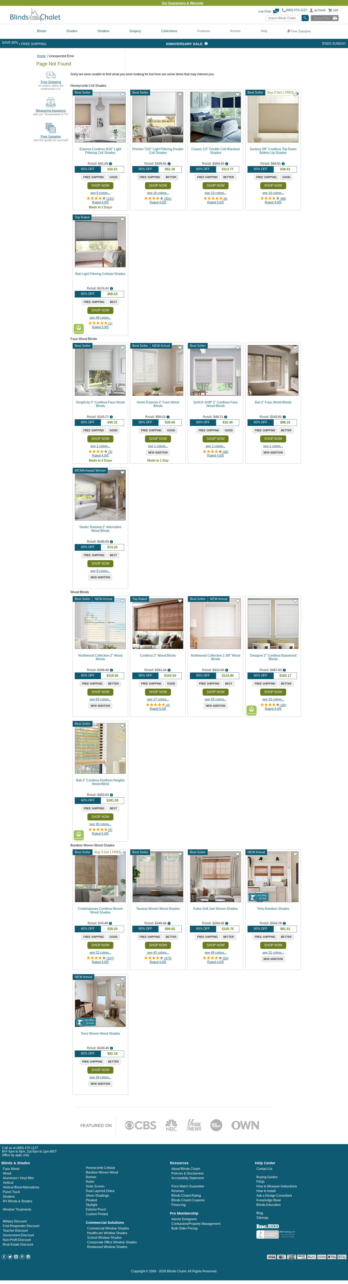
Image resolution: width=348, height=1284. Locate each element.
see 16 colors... (158, 193)
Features (203, 31)
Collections (169, 31)
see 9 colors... (100, 193)
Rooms (235, 31)
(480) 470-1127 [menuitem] (27, 1148)
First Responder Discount (21, 1226)
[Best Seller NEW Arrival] (158, 394)
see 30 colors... (100, 824)
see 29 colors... (100, 1077)
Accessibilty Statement (187, 1178)
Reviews (177, 1191)
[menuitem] (41, 31)
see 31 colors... (273, 952)
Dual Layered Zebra (100, 1191)
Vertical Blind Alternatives (21, 1187)
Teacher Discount (15, 1230)
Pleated (91, 1200)
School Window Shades (104, 1237)
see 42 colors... (158, 952)
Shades (71, 31)
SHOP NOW (100, 185)
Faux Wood (11, 1168)
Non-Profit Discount (17, 1240)
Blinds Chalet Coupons (188, 1200)
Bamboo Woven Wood (102, 1172)
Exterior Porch (96, 1209)
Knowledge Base (268, 1200)
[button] (269, 13)
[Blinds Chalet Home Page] (35, 20)
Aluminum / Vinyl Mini (18, 1178)
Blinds (41, 31)
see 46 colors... (215, 952)
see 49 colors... (100, 317)
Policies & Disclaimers (187, 1173)
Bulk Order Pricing (184, 1228)
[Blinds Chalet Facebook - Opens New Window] (4, 1258)
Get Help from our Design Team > (205, 3)
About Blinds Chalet (185, 1168)
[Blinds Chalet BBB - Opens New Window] (276, 1237)
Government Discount (18, 1235)
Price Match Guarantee (187, 1186)
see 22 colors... (100, 952)
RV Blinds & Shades (17, 1201)
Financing (178, 1205)
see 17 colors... (158, 699)
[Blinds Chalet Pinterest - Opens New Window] (22, 1258)
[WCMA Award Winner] (100, 519)
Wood (7, 1173)
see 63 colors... (100, 699)
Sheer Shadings (97, 1195)
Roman (91, 1177)
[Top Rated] (100, 266)
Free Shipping (51, 82)
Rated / (103, 200)
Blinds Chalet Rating (186, 1195)
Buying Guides (267, 1177)
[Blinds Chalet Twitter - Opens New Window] (10, 1258)
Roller (90, 1181)
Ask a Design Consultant (274, 1195)
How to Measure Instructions (276, 1186)
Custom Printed (97, 1214)
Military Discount (15, 1221)
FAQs (260, 1181)
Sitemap (262, 1217)
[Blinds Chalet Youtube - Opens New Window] (16, 1258)
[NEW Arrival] (273, 901)
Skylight (91, 1205)
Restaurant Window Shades (107, 1247)
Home (41, 56)
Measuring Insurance (51, 110)
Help (264, 31)
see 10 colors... (215, 193)
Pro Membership (184, 1213)
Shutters (103, 31)
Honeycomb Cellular (100, 1167)
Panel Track (11, 1192)
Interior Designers (184, 1219)
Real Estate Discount (18, 1244)
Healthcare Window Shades (107, 1233)
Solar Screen (95, 1186)
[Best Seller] (100, 141)
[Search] (305, 18)
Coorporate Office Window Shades (112, 1242)
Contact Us (264, 1168)
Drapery (135, 31)
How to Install (266, 1191)
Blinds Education (268, 1205)
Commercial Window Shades (108, 1228)
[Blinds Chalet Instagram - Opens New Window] (28, 1258)
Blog (259, 1213)
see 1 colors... (100, 446)
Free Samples (300, 31)
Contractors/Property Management (195, 1223)
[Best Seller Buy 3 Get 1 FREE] (273, 141)
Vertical (8, 1182)
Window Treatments (17, 1209)
